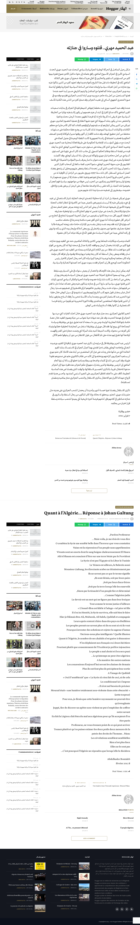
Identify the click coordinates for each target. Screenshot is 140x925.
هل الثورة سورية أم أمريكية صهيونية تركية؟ (27, 295)
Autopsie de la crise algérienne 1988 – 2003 (64, 875)
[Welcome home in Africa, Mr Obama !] (40, 887)
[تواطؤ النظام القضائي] (35, 109)
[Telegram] (136, 83)
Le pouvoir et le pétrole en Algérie (22, 906)
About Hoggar (127, 2)
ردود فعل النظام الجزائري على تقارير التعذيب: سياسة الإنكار (18, 66)
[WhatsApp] (136, 88)
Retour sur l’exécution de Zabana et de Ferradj (70, 438)
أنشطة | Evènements (29, 9)
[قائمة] (130, 8)
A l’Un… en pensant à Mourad (77, 828)
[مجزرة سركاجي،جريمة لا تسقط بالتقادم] (35, 254)
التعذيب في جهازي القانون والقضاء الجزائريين (18, 119)
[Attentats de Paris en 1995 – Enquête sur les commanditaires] (33, 140)
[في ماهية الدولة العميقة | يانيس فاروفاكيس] (35, 265)
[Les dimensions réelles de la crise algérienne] (84, 897)
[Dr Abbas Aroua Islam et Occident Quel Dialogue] (33, 161)
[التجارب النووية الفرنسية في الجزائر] (33, 179)
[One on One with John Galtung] (14, 161)
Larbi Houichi (16, 278)
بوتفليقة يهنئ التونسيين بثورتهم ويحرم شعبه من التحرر (71, 480)
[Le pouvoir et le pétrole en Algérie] (40, 908)
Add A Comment (89, 838)
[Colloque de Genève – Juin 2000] (84, 887)
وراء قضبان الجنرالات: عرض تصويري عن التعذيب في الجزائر (18, 77)
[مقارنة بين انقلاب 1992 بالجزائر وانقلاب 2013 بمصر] (40, 866)
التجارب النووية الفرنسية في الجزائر (34, 187)
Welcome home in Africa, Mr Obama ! (20, 885)
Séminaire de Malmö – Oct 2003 (66, 864)
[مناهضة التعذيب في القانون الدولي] (35, 98)
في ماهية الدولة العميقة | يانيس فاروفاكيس (19, 264)
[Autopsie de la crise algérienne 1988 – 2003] (84, 876)
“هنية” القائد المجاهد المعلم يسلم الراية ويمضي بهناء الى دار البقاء (22, 310)
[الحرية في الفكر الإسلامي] (33, 197)
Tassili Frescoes (31, 2)
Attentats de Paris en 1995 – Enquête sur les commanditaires (33, 150)
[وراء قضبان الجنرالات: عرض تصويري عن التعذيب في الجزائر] (35, 77)
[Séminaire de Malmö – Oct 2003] (84, 866)
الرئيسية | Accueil (97, 9)
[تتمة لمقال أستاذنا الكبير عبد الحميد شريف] (35, 275)
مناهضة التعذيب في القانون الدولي (19, 97)
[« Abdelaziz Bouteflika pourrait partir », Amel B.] (40, 897)
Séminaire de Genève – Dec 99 (67, 906)
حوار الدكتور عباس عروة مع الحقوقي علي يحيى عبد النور (15, 205)
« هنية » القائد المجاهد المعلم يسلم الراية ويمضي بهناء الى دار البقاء (22, 775)
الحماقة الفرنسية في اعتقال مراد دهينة (76, 470)
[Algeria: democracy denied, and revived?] (40, 876)
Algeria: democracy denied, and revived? (22, 875)
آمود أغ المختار (24, 255)
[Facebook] (136, 74)
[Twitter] (136, 79)
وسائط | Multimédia (47, 9)
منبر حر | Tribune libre (79, 9)
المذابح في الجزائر (18, 148)
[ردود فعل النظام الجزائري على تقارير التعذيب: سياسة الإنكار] (35, 67)
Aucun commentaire (115, 518)
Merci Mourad (128, 818)
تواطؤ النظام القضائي (22, 107)
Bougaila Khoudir (126, 42)
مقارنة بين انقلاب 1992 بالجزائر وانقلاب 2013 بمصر (20, 865)
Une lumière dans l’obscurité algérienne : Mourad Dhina (111, 786)
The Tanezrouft (103, 2)
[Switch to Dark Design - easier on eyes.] (13, 2)
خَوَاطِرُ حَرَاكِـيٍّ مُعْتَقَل (22, 221)
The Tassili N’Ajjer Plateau (92, 2)
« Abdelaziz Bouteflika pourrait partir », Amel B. (20, 896)
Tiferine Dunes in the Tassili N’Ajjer (76, 2)
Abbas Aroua (116, 53)
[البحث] (10, 2)
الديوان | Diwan (62, 9)
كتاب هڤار (13, 8)
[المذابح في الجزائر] (14, 140)
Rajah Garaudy (82, 818)
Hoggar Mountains (41, 2)
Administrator (16, 70)
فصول (37, 59)
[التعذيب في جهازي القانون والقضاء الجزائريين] (35, 119)
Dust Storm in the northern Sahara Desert (57, 2)
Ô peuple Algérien (127, 828)
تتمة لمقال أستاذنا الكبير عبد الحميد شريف (18, 275)
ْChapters (30, 59)
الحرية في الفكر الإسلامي (34, 204)
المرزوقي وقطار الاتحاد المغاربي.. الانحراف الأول (120, 470)
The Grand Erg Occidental (116, 2)
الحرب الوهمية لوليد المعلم (126, 480)
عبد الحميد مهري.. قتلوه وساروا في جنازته (74, 786)
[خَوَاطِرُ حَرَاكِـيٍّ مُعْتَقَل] (35, 223)
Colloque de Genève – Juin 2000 (66, 885)
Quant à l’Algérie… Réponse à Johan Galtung (107, 438)
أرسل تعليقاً (89, 490)
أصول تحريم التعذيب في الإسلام (19, 86)
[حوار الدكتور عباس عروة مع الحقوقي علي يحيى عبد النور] (14, 197)
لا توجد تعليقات (108, 53)
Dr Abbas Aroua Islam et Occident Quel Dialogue (33, 169)
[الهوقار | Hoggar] (116, 9)
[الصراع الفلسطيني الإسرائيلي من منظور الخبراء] (14, 179)
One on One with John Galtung (15, 169)
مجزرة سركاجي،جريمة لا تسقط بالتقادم (17, 252)
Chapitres (20, 59)
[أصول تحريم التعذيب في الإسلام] (35, 88)
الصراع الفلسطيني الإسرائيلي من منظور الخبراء (14, 187)
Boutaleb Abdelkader (124, 507)
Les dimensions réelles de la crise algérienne (66, 896)
